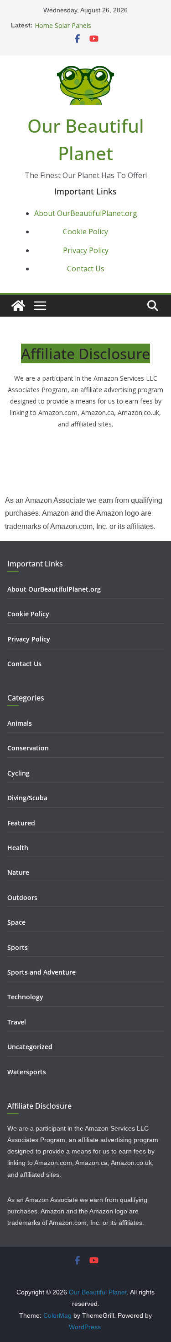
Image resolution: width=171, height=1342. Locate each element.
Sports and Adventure (41, 972)
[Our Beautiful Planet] (18, 306)
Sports (17, 947)
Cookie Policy (85, 231)
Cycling (18, 773)
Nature (18, 872)
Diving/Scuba (27, 797)
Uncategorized (29, 1046)
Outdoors (22, 897)
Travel (16, 1022)
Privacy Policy (86, 250)
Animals (19, 723)
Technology (25, 996)
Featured (21, 823)
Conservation (28, 748)
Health (17, 847)
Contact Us (85, 269)
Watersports (26, 1071)
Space (16, 922)
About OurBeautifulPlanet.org (85, 213)
